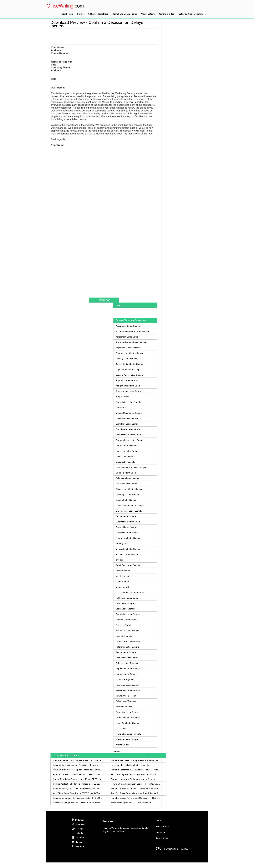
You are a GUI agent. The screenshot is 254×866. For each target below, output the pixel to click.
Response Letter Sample (127, 685)
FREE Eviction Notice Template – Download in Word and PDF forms (78, 770)
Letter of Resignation (125, 679)
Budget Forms (122, 396)
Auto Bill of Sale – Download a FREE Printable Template (78, 793)
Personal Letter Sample (127, 619)
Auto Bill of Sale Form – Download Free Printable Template (136, 793)
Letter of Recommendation (128, 641)
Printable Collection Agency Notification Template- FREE (78, 765)
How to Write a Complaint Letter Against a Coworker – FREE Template (78, 760)
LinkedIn (79, 833)
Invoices (119, 560)
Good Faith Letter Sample (128, 565)
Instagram (80, 824)
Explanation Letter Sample (128, 522)
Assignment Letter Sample (128, 386)
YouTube (80, 837)
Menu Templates (123, 587)
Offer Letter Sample (125, 603)
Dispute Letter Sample (126, 500)
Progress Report (123, 625)
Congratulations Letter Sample (130, 440)
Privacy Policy (162, 826)
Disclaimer (161, 832)
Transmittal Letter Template (128, 734)
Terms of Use (162, 838)
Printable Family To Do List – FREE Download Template (78, 788)
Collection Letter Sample (127, 418)
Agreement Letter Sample (128, 337)
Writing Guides (166, 14)
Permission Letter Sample (128, 614)
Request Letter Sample (126, 674)
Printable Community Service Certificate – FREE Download (78, 798)
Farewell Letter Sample (126, 527)
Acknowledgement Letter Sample (131, 342)
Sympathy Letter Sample (127, 712)
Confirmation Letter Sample (128, 435)
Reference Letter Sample (127, 647)
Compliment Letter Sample (128, 429)
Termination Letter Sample (128, 717)
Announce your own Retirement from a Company (133, 779)
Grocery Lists (122, 543)
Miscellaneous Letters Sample (130, 592)
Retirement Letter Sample (128, 690)
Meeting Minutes (123, 576)
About (158, 820)
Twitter (79, 842)
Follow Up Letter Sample (127, 532)
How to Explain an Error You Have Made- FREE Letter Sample (78, 779)
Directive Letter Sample (126, 483)
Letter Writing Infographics (192, 14)
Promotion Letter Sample (127, 630)
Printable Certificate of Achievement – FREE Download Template (78, 774)
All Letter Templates (98, 14)
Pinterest (79, 820)
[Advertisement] (103, 36)
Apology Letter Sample (126, 358)
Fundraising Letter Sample (128, 538)
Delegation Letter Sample (127, 478)
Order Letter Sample (125, 609)
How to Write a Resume (127, 696)
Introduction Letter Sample (128, 549)
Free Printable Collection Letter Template (130, 765)
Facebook (79, 846)
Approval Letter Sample (127, 380)
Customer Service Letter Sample (131, 467)
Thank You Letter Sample (127, 723)
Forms (80, 14)
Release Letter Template (127, 663)
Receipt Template (124, 636)
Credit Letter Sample (125, 462)
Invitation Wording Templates (115, 828)
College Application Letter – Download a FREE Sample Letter (78, 784)
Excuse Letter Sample (126, 516)
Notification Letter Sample (128, 598)
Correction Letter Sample (127, 451)
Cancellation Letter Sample (128, 402)
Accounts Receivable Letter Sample (132, 331)
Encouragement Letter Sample (130, 505)
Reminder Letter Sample (127, 658)
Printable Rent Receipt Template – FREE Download (134, 760)
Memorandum (122, 581)
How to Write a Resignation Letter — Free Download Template (136, 784)
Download (104, 300)
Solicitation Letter (124, 706)
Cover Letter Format (125, 456)
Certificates (67, 14)
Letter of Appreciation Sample (129, 375)
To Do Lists (121, 728)
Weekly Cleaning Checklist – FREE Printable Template (78, 802)
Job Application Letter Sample (129, 364)
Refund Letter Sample (126, 652)
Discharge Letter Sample (127, 494)
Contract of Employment (127, 445)
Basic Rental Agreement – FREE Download (131, 802)
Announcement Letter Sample (129, 353)
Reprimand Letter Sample (128, 668)
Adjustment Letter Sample (128, 347)
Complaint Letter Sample (127, 424)
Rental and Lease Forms (124, 14)
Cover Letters (148, 14)
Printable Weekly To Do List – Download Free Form (134, 788)
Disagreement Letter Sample (129, 489)
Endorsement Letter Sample (129, 511)
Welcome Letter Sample (127, 739)
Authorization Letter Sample (129, 391)
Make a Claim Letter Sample (129, 413)
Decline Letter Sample (126, 473)
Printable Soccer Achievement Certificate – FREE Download (136, 798)
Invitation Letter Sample (127, 554)
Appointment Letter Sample (128, 369)
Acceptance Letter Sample (128, 326)
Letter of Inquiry (123, 570)
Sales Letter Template (126, 701)
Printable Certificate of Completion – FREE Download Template (136, 770)
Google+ (81, 828)
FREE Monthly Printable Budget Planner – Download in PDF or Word (136, 774)
